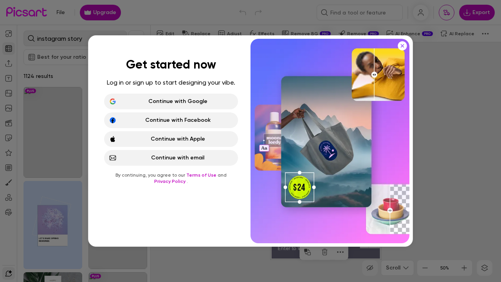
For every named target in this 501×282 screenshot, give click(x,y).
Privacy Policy (170, 181)
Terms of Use (202, 175)
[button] (250, 141)
